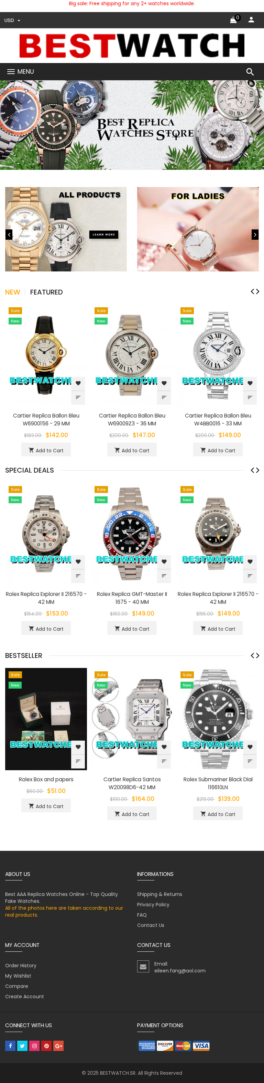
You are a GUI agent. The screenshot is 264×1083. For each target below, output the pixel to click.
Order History (20, 965)
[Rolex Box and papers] (46, 718)
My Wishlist (18, 975)
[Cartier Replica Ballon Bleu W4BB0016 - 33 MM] (218, 354)
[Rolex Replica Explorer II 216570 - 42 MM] (46, 533)
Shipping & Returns (159, 894)
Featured (46, 292)
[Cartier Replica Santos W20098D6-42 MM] (132, 718)
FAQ (142, 914)
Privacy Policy (153, 904)
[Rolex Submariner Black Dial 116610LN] (218, 718)
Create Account (24, 996)
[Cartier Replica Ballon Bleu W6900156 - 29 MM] (46, 354)
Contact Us (150, 925)
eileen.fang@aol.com (180, 970)
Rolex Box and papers (46, 779)
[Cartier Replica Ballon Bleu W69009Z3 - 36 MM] (132, 354)
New (12, 292)
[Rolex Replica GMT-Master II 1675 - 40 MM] (132, 533)
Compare (16, 986)
